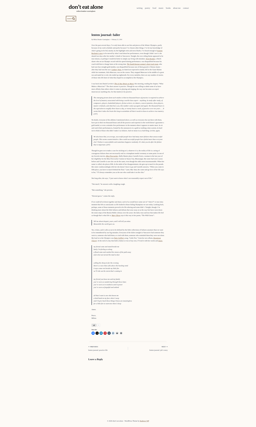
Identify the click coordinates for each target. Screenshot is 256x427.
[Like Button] (94, 325)
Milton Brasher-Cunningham (101, 39)
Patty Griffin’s (119, 238)
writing (139, 8)
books (168, 8)
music (161, 8)
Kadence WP (144, 421)
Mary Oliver (116, 215)
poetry (147, 8)
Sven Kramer (150, 59)
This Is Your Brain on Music (124, 84)
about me (177, 8)
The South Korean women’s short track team (142, 64)
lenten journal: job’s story (158, 348)
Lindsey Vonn (116, 70)
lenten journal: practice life (98, 348)
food (154, 8)
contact (186, 8)
